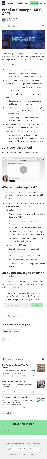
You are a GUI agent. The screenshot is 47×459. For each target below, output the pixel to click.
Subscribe (34, 3)
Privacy (22, 443)
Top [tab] (4, 359)
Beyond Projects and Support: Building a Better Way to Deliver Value (17, 401)
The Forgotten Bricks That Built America (16, 366)
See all (6, 413)
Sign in (42, 3)
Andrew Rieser (12, 18)
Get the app (34, 449)
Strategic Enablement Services (16, 397)
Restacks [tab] (16, 332)
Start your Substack (17, 449)
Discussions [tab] (18, 359)
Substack (12, 454)
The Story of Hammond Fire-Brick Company (18, 370)
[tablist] (11, 331)
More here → (13, 287)
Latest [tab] (10, 359)
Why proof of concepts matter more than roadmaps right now (17, 385)
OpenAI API (27, 120)
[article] (23, 370)
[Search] (43, 359)
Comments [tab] (7, 332)
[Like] (4, 26)
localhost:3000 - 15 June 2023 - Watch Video (20, 152)
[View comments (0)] (9, 26)
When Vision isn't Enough (13, 381)
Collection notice (38, 443)
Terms (29, 443)
